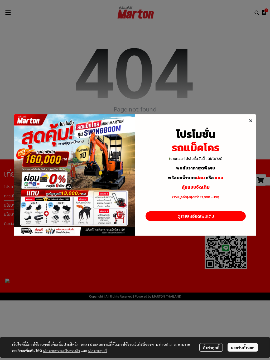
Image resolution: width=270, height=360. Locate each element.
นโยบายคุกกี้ (97, 350)
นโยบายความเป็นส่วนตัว (61, 350)
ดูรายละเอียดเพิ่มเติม (195, 216)
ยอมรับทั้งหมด (242, 347)
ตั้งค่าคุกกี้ (211, 347)
